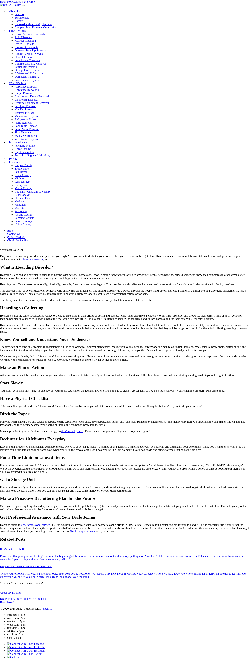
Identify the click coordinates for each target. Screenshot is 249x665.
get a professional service (35, 524)
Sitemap (47, 608)
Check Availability (10, 592)
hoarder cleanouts (33, 259)
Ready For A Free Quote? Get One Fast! (23, 598)
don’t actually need (72, 431)
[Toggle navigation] (23, 5)
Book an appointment (82, 531)
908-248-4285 (24, 1)
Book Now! (7, 602)
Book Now (6, 1)
